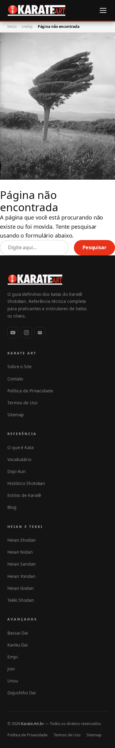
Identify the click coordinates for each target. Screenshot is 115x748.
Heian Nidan (20, 552)
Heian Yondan (21, 576)
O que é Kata (20, 447)
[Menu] (103, 10)
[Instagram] (26, 332)
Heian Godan (20, 588)
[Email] (39, 332)
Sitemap (15, 415)
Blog (12, 507)
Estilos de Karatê (24, 495)
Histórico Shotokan (26, 483)
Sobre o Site (19, 366)
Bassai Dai (17, 633)
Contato (15, 379)
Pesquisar (94, 247)
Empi (12, 657)
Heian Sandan (21, 564)
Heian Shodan (21, 540)
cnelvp (26, 26)
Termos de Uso (22, 403)
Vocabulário (19, 459)
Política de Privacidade (30, 391)
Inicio (11, 26)
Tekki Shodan (20, 600)
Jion (11, 669)
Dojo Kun (16, 471)
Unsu (12, 681)
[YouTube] (12, 332)
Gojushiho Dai (21, 693)
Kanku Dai (17, 645)
